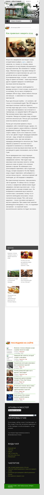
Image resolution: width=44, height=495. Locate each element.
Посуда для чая (17, 25)
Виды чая (8, 25)
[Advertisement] (22, 227)
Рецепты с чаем (10, 30)
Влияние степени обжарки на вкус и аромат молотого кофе (12, 256)
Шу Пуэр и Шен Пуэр (14, 455)
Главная (8, 1)
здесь (24, 62)
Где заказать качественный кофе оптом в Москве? (26, 280)
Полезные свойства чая (23, 30)
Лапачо (10, 451)
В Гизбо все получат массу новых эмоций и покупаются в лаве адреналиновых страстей (24, 387)
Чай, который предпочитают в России (18, 467)
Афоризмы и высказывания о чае (14, 4)
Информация (11, 456)
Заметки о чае (34, 25)
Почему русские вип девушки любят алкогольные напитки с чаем (26, 263)
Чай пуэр (10, 449)
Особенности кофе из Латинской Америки (13, 280)
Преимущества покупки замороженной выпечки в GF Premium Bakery (12, 298)
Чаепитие (26, 25)
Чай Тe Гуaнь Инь (13, 453)
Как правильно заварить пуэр (16, 476)
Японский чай (12, 448)
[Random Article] (37, 35)
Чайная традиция (16, 1)
